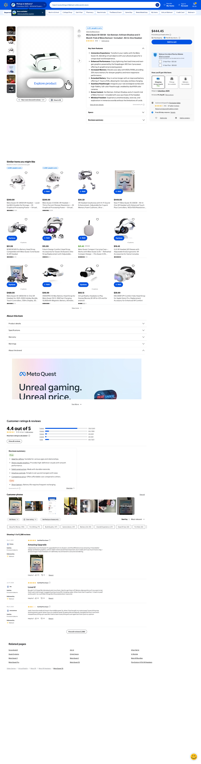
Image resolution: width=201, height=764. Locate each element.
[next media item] (79, 61)
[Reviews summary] (99, 41)
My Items (154, 12)
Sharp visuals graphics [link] (20, 463)
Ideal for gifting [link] (18, 459)
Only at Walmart (167, 12)
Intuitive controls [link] (18, 473)
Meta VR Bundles (137, 658)
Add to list (163, 118)
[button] (169, 5)
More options (169, 95)
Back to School (54, 12)
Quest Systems (14, 654)
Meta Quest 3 (13, 658)
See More (75, 404)
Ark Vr (72, 650)
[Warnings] (143, 344)
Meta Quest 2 (74, 658)
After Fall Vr (135, 650)
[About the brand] (143, 350)
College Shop (67, 12)
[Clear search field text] (152, 5)
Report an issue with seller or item (166, 109)
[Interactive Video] (11, 30)
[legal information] (170, 35)
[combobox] (105, 5)
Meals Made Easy (142, 12)
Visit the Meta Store (92, 32)
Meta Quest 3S (75, 662)
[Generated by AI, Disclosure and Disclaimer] (144, 105)
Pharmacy (89, 12)
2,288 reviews (29, 432)
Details (173, 112)
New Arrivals (101, 12)
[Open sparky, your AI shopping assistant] (193, 756)
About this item (15, 316)
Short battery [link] (17, 484)
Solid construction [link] (19, 469)
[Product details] (143, 323)
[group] (97, 41)
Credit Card (180, 12)
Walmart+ (191, 12)
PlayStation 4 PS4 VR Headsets (141, 662)
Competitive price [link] (19, 477)
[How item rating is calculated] (29, 436)
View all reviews (14, 441)
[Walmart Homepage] (6, 5)
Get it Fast (79, 12)
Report (51, 575)
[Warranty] (143, 337)
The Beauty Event (115, 12)
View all (142, 494)
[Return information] (179, 38)
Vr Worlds (134, 654)
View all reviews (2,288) (76, 632)
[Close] (43, 12)
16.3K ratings (105, 41)
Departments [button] (9, 12)
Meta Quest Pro (14, 662)
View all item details (97, 105)
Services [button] (23, 12)
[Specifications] (143, 330)
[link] (125, 506)
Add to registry (185, 118)
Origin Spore (74, 654)
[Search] (157, 5)
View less (69, 488)
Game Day (128, 12)
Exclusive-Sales (174, 103)
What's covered (164, 56)
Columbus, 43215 (163, 91)
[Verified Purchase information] (50, 540)
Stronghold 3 (13, 650)
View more (75, 308)
